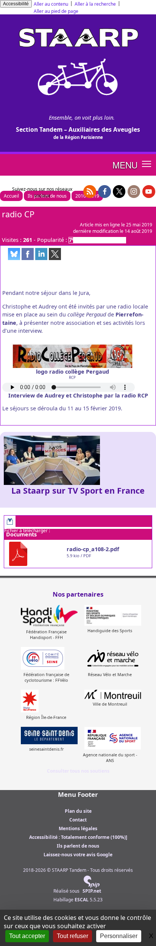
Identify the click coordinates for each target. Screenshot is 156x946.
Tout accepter (27, 936)
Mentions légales (78, 828)
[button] (146, 163)
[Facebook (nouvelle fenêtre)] (104, 191)
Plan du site (78, 811)
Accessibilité (16, 3)
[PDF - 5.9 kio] (34, 554)
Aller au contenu (51, 4)
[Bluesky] (14, 254)
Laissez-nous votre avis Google (78, 854)
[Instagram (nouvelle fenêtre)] (134, 191)
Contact (78, 820)
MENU (124, 165)
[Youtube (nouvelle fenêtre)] (148, 191)
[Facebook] (28, 254)
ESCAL (82, 899)
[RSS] (89, 191)
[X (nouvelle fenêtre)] (119, 191)
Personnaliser (118, 936)
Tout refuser (72, 936)
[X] (55, 254)
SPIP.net (92, 891)
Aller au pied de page (56, 11)
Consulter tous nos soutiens (78, 771)
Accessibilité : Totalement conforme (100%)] (78, 837)
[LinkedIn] (41, 254)
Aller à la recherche (95, 4)
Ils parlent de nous (78, 846)
